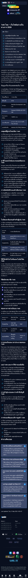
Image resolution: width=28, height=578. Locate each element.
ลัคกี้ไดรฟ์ (12, 13)
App (16, 525)
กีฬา (6, 576)
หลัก (2, 576)
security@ (3, 525)
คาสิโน (14, 576)
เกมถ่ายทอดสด (20, 576)
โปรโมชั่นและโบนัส (13, 10)
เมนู (25, 576)
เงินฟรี (14, 7)
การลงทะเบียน (17, 523)
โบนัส (16, 527)
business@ (3, 527)
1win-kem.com (8, 525)
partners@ (3, 529)
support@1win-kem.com (6, 523)
